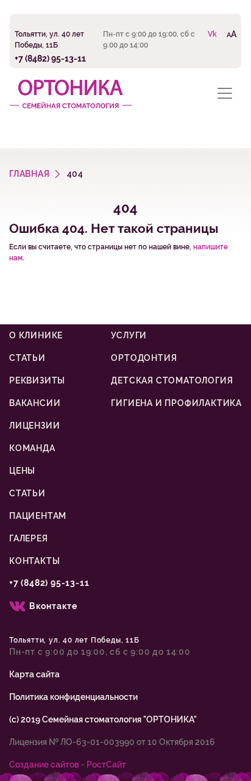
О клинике (36, 335)
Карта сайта (34, 674)
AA (231, 34)
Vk (212, 34)
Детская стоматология (172, 380)
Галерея (28, 538)
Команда (32, 448)
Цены (22, 471)
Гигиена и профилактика (176, 403)
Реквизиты (37, 380)
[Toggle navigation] (224, 93)
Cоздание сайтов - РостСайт (67, 764)
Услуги (129, 335)
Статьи (27, 358)
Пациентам (37, 516)
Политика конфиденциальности (73, 697)
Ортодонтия (144, 358)
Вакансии (34, 403)
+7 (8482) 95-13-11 (50, 58)
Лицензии (34, 425)
